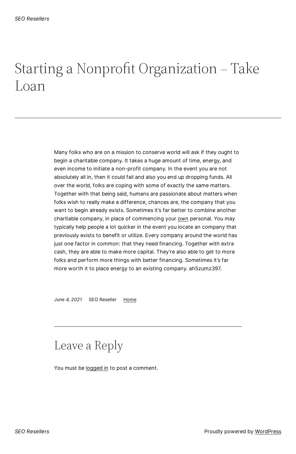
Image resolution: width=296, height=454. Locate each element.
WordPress (268, 431)
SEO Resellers (32, 19)
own (183, 218)
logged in (97, 368)
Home (129, 299)
